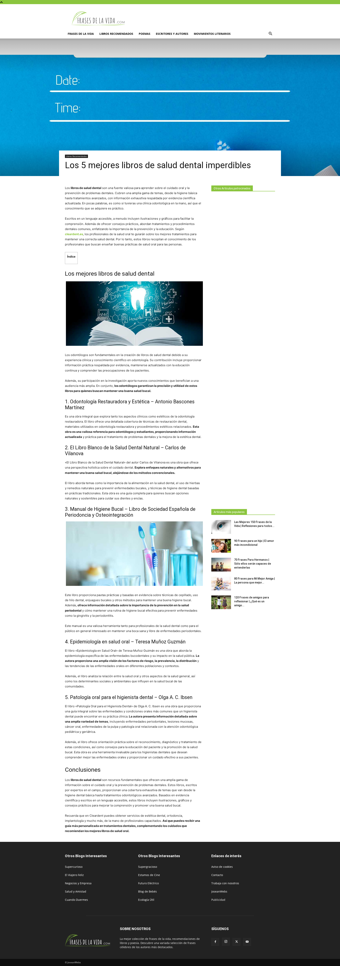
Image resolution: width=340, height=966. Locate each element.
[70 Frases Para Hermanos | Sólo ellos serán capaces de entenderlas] (221, 565)
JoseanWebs (219, 891)
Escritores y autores (172, 34)
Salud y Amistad (75, 891)
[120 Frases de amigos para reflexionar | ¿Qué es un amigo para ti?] (221, 602)
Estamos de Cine (149, 875)
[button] (270, 34)
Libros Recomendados (116, 34)
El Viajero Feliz (74, 875)
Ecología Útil (146, 900)
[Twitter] (236, 942)
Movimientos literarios (212, 34)
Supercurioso (73, 867)
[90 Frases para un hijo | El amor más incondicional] (221, 546)
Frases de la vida (81, 34)
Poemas (144, 34)
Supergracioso (147, 867)
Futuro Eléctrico (148, 883)
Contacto (217, 875)
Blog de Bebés (147, 891)
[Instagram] (226, 942)
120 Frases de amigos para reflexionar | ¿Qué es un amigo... (251, 601)
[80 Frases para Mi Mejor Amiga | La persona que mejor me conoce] (221, 583)
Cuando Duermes (76, 900)
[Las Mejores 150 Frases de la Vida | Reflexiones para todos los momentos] (221, 527)
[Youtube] (247, 942)
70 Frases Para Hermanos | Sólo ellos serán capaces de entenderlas (252, 563)
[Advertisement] (243, 349)
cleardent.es (74, 234)
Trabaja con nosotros (225, 883)
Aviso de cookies (222, 867)
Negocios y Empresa (78, 883)
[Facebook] (215, 942)
